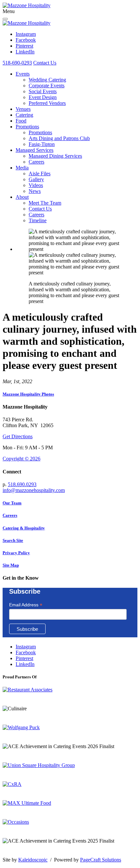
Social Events (43, 91)
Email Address (25, 605)
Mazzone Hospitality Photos (28, 394)
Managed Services (34, 150)
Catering (24, 115)
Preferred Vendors (47, 103)
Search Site (13, 540)
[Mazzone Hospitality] (26, 5)
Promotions (27, 126)
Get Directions (18, 436)
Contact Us (44, 62)
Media (22, 167)
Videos (36, 185)
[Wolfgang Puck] (21, 727)
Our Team (12, 502)
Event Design (43, 97)
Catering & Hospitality (24, 528)
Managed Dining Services (55, 156)
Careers (36, 162)
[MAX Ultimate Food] (27, 803)
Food (21, 120)
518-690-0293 (17, 62)
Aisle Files (39, 173)
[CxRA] (12, 784)
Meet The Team (45, 203)
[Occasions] (16, 822)
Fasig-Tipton (42, 144)
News (35, 191)
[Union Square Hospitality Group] (39, 765)
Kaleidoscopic (33, 859)
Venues (23, 109)
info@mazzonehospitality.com (34, 490)
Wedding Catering (47, 79)
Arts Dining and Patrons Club (59, 138)
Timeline (38, 220)
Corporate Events (46, 85)
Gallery (36, 179)
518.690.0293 (22, 484)
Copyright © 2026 (21, 458)
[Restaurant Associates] (27, 689)
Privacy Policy (16, 552)
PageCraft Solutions (100, 859)
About (22, 197)
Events (23, 74)
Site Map (11, 565)
